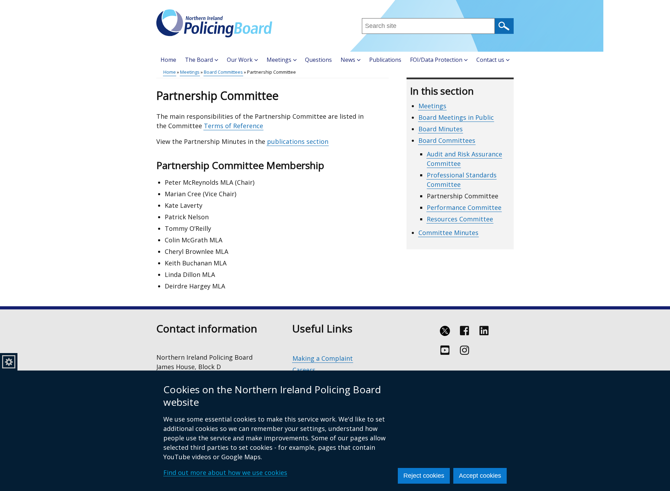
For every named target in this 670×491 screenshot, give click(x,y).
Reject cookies (423, 475)
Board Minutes (440, 129)
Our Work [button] (240, 60)
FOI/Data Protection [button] (436, 60)
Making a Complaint (322, 358)
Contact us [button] (490, 60)
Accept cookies (480, 475)
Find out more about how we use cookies (225, 472)
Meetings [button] (279, 60)
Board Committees (223, 72)
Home (168, 60)
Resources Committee (460, 219)
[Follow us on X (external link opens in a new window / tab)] (445, 330)
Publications (385, 60)
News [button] (348, 60)
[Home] (214, 23)
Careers (303, 370)
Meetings (190, 72)
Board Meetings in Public (456, 117)
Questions (318, 60)
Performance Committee (464, 207)
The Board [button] (199, 60)
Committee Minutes (448, 232)
